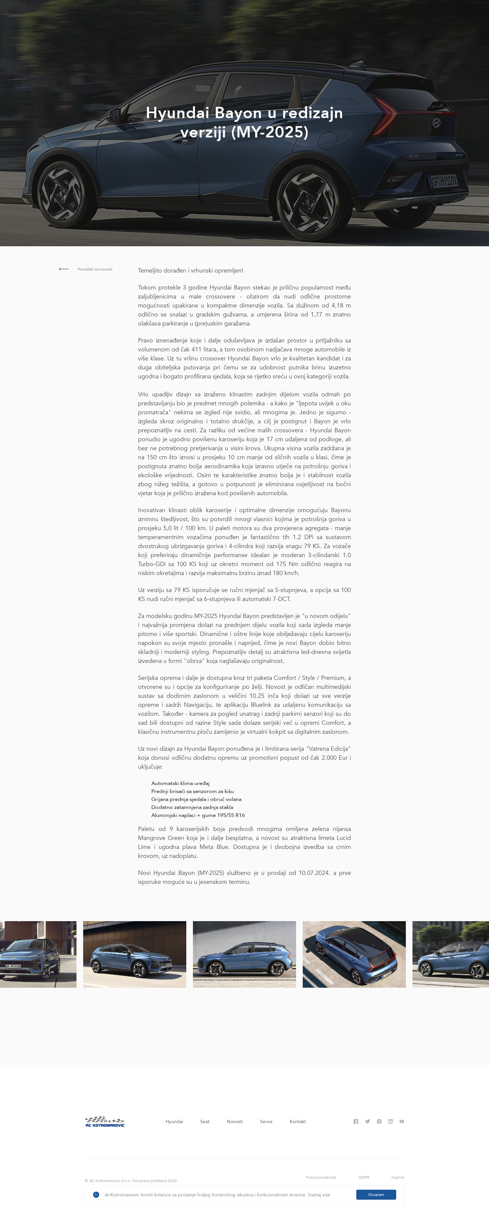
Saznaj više (319, 1195)
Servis (266, 1121)
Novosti (235, 1121)
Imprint (398, 1177)
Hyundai (174, 1121)
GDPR (364, 1177)
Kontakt (298, 1121)
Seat (205, 1121)
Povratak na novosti (94, 269)
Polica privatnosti (321, 1177)
